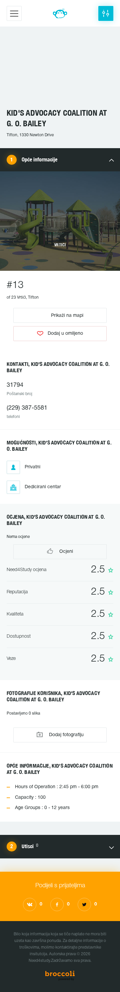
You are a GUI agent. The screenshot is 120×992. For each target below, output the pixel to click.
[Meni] (14, 13)
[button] (105, 13)
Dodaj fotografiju (66, 735)
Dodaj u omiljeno (65, 333)
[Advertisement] (60, 70)
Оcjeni (65, 552)
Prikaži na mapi (66, 315)
